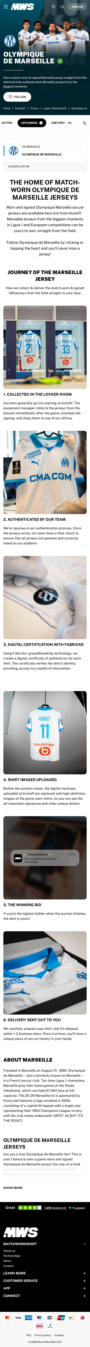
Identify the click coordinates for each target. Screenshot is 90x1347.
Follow (20, 97)
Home (6, 108)
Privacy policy (43, 1335)
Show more (13, 1187)
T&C (28, 1335)
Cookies (59, 1335)
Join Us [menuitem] (77, 6)
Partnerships (11, 1255)
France (34, 108)
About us (9, 1250)
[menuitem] (5, 6)
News (7, 1260)
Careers (8, 1265)
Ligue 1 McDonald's (55, 108)
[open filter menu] (84, 123)
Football (20, 108)
